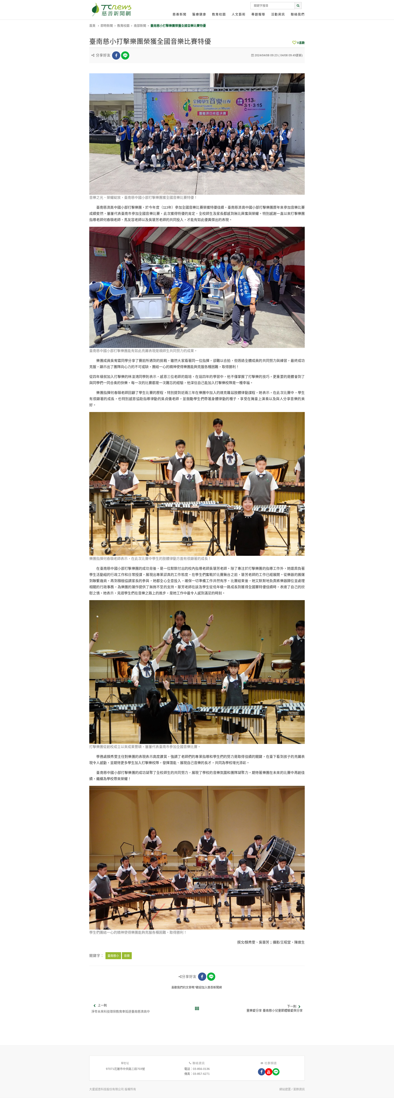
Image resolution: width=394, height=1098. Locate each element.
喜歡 (301, 42)
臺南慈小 (113, 955)
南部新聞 (140, 25)
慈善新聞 (180, 14)
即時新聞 (107, 25)
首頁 (92, 25)
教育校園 (219, 14)
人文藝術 (239, 14)
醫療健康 (199, 14)
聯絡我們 (298, 14)
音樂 (127, 955)
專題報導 (258, 14)
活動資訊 (278, 14)
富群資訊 (299, 1089)
